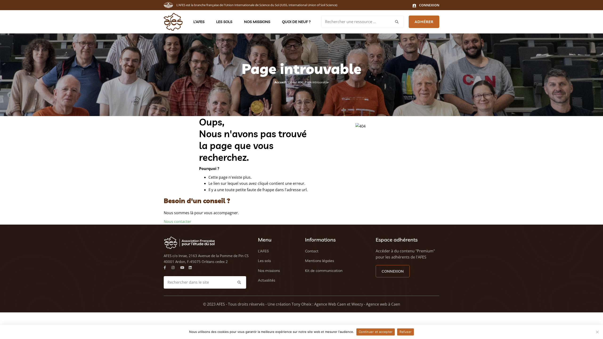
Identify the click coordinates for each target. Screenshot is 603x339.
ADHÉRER (424, 21)
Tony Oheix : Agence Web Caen (319, 304)
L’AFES (198, 21)
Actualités (266, 280)
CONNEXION (393, 271)
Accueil (280, 82)
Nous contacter (177, 221)
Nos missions (257, 21)
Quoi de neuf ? (296, 21)
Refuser (405, 332)
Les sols (224, 21)
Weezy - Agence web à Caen (375, 304)
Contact (311, 251)
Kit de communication (323, 270)
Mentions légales (319, 260)
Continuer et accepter (375, 332)
